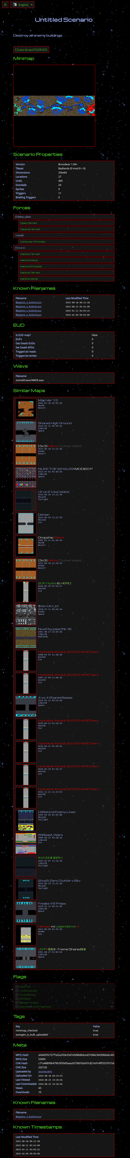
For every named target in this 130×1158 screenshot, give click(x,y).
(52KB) (31, 49)
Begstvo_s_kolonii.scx (28, 302)
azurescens (45, 1071)
